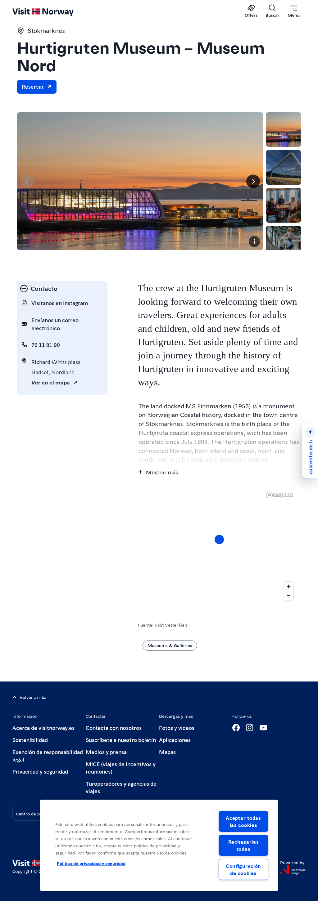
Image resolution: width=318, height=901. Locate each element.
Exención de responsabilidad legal (47, 755)
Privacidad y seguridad (40, 771)
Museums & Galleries (170, 645)
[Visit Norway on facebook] (236, 727)
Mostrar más (162, 472)
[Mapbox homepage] (279, 495)
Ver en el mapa (50, 382)
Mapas (167, 751)
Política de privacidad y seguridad (91, 863)
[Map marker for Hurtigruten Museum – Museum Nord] (219, 539)
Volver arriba (33, 697)
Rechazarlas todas (243, 845)
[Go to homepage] (52, 11)
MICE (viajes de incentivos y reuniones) (121, 767)
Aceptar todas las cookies (243, 821)
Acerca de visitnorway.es (43, 727)
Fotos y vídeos (176, 727)
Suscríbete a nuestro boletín (121, 739)
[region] (219, 545)
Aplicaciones (175, 739)
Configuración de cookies (243, 869)
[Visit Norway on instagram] (249, 727)
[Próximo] (253, 181)
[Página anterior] (27, 181)
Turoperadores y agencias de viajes (121, 787)
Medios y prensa (106, 751)
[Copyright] (254, 241)
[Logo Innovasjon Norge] (293, 870)
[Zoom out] (288, 595)
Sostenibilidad (30, 739)
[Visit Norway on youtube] (263, 727)
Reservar (33, 86)
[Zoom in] (288, 586)
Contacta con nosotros (114, 727)
